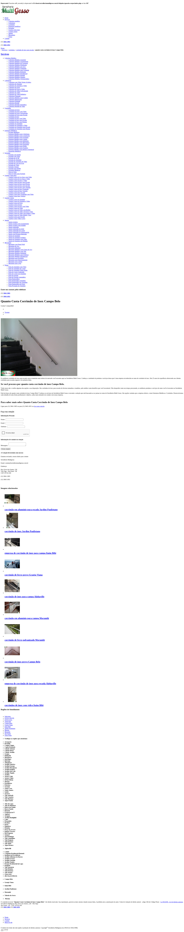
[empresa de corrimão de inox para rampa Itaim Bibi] (12, 549)
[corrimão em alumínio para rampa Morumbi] (12, 614)
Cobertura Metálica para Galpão (18, 98)
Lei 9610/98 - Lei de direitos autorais (172, 902)
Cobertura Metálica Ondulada (17, 68)
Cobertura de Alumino (15, 84)
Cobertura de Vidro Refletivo (17, 94)
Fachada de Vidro (13, 165)
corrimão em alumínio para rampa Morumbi (27, 618)
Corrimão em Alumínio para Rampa (19, 129)
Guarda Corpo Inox (10, 175)
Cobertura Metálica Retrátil (16, 75)
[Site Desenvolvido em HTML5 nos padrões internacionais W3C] (4, 931)
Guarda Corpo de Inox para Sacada (19, 186)
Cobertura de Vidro (14, 92)
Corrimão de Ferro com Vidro (17, 111)
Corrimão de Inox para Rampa (17, 122)
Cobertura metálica (14, 21)
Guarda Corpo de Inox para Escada (19, 182)
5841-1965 (7, 42)
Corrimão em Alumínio (15, 123)
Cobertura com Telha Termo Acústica (19, 82)
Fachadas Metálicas (14, 170)
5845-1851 (7, 45)
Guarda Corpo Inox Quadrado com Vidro (21, 194)
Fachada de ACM (13, 158)
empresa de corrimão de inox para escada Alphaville (30, 683)
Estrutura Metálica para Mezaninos (18, 142)
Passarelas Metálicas (14, 151)
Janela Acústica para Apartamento (18, 224)
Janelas (10, 33)
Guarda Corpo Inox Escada (16, 192)
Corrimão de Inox (13, 117)
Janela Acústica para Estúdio (17, 225)
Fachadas (11, 28)
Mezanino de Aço (13, 246)
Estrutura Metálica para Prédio (17, 146)
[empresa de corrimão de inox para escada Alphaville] (12, 680)
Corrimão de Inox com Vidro (17, 118)
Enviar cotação (6, 449)
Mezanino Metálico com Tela (17, 251)
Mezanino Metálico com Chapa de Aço (20, 249)
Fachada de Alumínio (14, 160)
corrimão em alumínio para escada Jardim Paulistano (31, 509)
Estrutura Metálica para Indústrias (18, 141)
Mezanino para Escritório (16, 258)
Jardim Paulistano (10, 728)
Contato (7, 38)
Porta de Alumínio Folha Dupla (17, 270)
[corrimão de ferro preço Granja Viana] (12, 571)
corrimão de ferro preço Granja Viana (24, 575)
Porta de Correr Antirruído (16, 272)
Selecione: (8, 716)
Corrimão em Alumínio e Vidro (17, 125)
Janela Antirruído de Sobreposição (18, 232)
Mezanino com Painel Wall (16, 244)
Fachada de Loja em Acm (16, 163)
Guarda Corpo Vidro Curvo (16, 218)
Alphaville (8, 721)
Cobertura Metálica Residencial (17, 73)
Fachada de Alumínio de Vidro (17, 161)
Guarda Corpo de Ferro (15, 203)
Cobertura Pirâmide (14, 101)
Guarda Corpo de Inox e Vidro (17, 180)
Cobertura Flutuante (14, 96)
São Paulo (8, 733)
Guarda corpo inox (14, 30)
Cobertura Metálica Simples (16, 77)
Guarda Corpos (9, 198)
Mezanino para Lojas (14, 263)
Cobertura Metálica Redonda (17, 72)
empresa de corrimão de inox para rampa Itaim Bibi (30, 553)
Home (6, 18)
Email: (3, 423)
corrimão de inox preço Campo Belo (22, 661)
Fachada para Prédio (14, 168)
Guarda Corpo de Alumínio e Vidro (19, 201)
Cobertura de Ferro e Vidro (16, 89)
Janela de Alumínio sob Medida (18, 241)
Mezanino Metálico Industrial (17, 253)
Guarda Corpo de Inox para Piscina (19, 184)
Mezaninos (11, 35)
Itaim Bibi (8, 727)
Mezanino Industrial (14, 248)
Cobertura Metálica (10, 58)
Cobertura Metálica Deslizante (17, 65)
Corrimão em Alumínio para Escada (19, 127)
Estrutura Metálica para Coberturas (18, 134)
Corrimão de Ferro (14, 110)
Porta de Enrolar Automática (17, 277)
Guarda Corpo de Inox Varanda (18, 191)
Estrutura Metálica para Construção (19, 136)
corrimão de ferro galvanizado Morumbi (25, 640)
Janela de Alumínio (14, 236)
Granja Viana (9, 725)
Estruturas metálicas (14, 26)
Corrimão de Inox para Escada (17, 120)
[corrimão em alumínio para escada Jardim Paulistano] (12, 506)
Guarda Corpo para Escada (16, 217)
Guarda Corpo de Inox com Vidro (18, 206)
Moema (7, 730)
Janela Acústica (13, 222)
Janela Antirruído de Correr (16, 230)
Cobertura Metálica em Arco (17, 67)
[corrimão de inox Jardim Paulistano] (12, 527)
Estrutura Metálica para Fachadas (18, 137)
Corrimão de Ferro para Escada (17, 115)
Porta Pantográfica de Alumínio (17, 282)
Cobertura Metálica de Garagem (18, 63)
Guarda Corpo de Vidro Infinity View (19, 215)
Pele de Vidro (12, 172)
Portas (10, 37)
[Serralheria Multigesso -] (15, 15)
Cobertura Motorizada (15, 99)
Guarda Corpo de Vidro (15, 208)
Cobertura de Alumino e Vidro (17, 86)
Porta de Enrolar (13, 275)
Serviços (7, 19)
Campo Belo (8, 723)
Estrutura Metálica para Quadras (18, 148)
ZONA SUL (8, 720)
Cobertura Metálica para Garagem (18, 70)
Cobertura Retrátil (13, 103)
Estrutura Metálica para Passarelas (18, 144)
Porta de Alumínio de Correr (17, 268)
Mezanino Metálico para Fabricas (18, 255)
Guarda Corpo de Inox (15, 205)
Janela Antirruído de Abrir (16, 229)
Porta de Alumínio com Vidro (17, 267)
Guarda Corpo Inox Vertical (16, 196)
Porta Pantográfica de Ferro (16, 284)
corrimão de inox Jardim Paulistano (22, 531)
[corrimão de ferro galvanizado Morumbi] (12, 636)
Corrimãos (11, 24)
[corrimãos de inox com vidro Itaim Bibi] (12, 701)
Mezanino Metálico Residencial (18, 256)
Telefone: (4, 426)
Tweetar (7, 312)
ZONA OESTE (9, 718)
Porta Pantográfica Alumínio (17, 280)
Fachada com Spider (14, 155)
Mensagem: (5, 445)
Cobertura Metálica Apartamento (18, 61)
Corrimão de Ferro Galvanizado (18, 113)
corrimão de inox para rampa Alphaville (24, 596)
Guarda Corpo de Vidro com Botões (19, 210)
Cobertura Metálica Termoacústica (18, 79)
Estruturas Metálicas (11, 130)
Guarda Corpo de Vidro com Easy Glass (20, 211)
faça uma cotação (39, 406)
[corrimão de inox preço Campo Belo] (12, 658)
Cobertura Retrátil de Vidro (16, 106)
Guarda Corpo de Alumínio (16, 199)
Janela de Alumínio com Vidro (17, 239)
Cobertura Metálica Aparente (17, 60)
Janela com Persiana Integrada (17, 234)
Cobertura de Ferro (14, 87)
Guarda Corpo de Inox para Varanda (19, 187)
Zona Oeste (8, 735)
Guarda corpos (12, 31)
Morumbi (7, 732)
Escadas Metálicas (13, 132)
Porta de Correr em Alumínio (17, 274)
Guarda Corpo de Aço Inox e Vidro (19, 179)
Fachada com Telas (14, 156)
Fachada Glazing (13, 167)
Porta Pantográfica (14, 279)
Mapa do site (8, 922)
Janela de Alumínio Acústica (17, 237)
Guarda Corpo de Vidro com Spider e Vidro (21, 213)
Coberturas (11, 23)
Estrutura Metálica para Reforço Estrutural (21, 149)
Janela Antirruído (13, 227)
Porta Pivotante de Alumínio (16, 286)
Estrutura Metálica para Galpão (17, 139)
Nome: (3, 419)
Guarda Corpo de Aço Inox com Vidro (20, 177)
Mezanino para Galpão (15, 261)
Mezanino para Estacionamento (17, 260)
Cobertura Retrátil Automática (17, 105)
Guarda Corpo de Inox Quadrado (18, 189)
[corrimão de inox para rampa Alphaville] (12, 593)
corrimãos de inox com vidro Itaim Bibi (24, 705)
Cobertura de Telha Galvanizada (18, 91)
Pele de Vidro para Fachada (16, 174)
